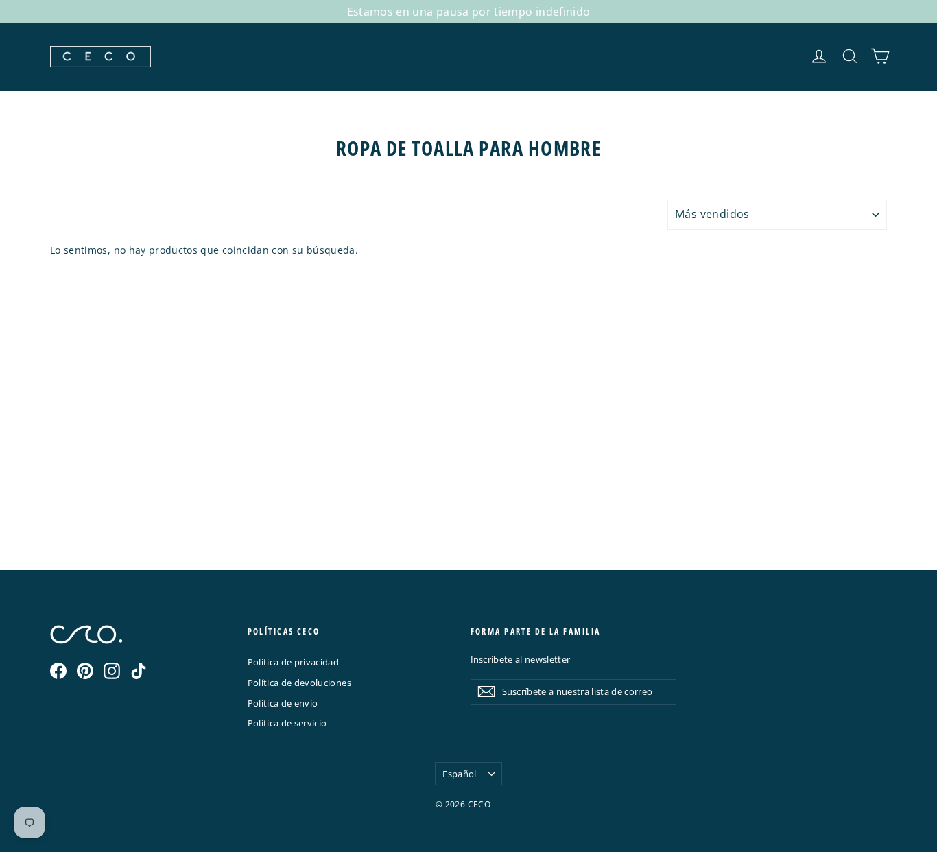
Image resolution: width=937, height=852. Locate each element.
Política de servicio (287, 723)
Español (459, 774)
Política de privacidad (294, 662)
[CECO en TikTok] (138, 671)
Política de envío (283, 703)
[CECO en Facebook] (58, 671)
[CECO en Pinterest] (85, 671)
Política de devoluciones (299, 682)
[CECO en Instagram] (112, 671)
